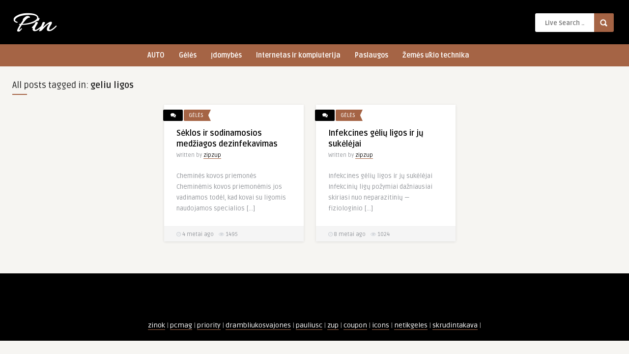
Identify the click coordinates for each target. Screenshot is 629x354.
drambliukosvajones (258, 325)
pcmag (181, 325)
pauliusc (309, 325)
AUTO (156, 55)
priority (209, 325)
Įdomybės (226, 55)
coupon (355, 325)
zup (333, 325)
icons (380, 325)
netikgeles (411, 325)
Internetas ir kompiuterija (298, 55)
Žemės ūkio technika (435, 55)
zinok (156, 325)
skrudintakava (455, 325)
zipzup (212, 155)
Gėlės (188, 55)
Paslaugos (371, 55)
